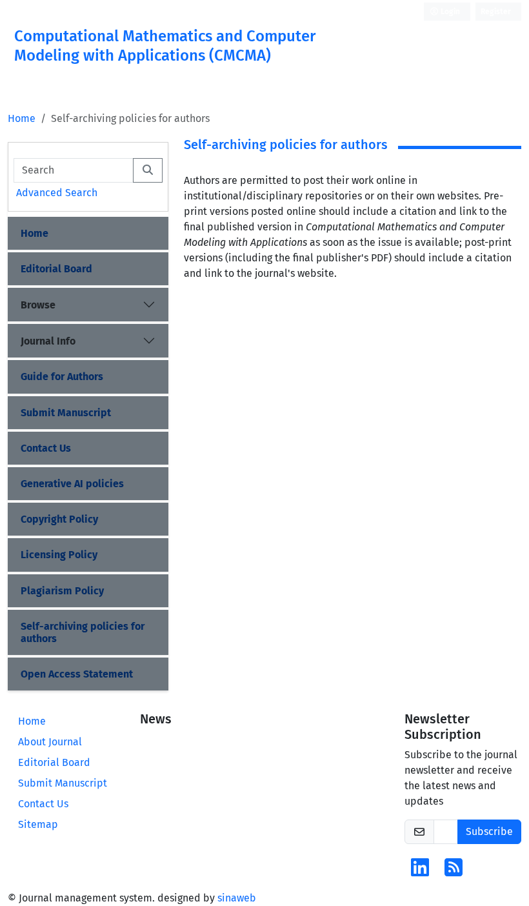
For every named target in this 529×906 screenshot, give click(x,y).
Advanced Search (56, 192)
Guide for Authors (62, 376)
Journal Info (48, 341)
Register (496, 11)
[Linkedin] (419, 871)
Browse (38, 305)
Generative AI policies (72, 484)
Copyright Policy (59, 519)
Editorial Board (56, 269)
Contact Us (46, 448)
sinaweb (236, 898)
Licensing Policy (59, 555)
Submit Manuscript (66, 413)
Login (449, 11)
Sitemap (38, 824)
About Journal (50, 742)
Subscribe (489, 831)
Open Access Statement (77, 674)
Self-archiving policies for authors (83, 632)
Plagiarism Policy (62, 591)
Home (21, 118)
